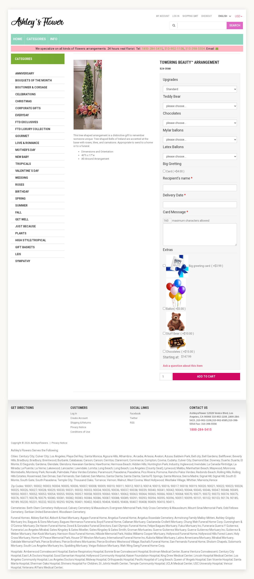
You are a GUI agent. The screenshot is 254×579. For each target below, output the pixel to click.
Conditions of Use (80, 431)
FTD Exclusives (26, 122)
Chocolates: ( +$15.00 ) (180, 351)
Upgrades (170, 80)
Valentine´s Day (27, 170)
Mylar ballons (173, 130)
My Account (162, 16)
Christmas (23, 101)
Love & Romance (27, 143)
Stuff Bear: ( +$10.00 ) (180, 333)
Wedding (21, 177)
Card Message (175, 212)
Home (17, 39)
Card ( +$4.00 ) (175, 171)
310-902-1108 (174, 48)
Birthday (22, 191)
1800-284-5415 (152, 48)
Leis (18, 254)
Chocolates (172, 113)
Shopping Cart (190, 16)
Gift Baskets (25, 247)
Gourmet (22, 136)
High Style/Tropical (30, 240)
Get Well (22, 219)
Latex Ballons (173, 147)
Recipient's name (177, 178)
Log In (175, 16)
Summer (21, 205)
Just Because (25, 226)
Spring (20, 198)
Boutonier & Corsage (31, 87)
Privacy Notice (78, 427)
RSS (132, 422)
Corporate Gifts (28, 108)
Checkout (206, 16)
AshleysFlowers (39, 443)
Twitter (134, 418)
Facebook (135, 413)
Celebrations (25, 94)
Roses (19, 184)
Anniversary (24, 73)
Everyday (22, 115)
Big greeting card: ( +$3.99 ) (205, 265)
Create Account (79, 418)
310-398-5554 (195, 48)
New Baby (22, 156)
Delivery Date (174, 195)
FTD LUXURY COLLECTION (32, 129)
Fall (18, 212)
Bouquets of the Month (33, 80)
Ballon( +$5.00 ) (176, 308)
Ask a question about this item (183, 365)
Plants (20, 233)
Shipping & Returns (80, 422)
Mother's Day (25, 150)
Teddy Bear (172, 96)
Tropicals (23, 163)
